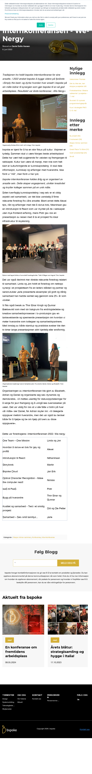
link (23, 620)
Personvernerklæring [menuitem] (53, 701)
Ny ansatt (75, 136)
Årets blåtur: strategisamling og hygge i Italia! (67, 651)
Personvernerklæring (12, 14)
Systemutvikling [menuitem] (8, 702)
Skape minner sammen (22, 537)
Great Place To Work (79, 149)
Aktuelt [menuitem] (20, 702)
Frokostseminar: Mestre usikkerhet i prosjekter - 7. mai (79, 93)
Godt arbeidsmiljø (78, 153)
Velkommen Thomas (77, 79)
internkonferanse (48, 537)
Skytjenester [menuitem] (7, 709)
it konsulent (76, 139)
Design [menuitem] (5, 699)
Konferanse (36, 537)
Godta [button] (41, 25)
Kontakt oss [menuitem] (36, 699)
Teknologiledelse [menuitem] (8, 705)
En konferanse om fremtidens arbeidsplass (21, 651)
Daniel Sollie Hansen (21, 46)
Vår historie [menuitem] (21, 699)
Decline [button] (50, 25)
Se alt (72, 156)
